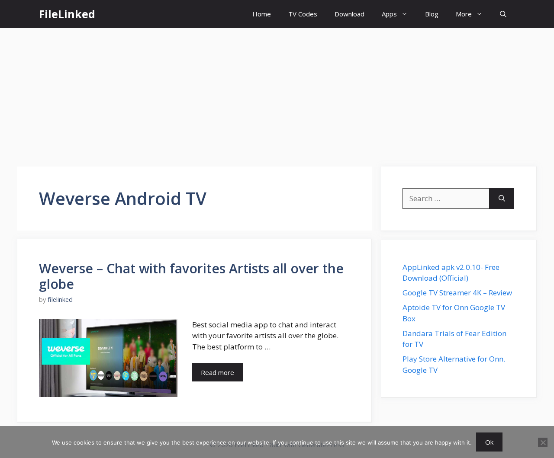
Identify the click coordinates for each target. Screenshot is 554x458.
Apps (389, 14)
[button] (503, 14)
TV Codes (302, 14)
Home (261, 14)
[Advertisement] (277, 93)
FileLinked (67, 13)
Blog (431, 14)
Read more (217, 372)
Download (349, 14)
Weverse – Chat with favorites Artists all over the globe (191, 276)
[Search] (502, 198)
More (464, 14)
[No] (543, 442)
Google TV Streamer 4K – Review (457, 293)
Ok (489, 442)
